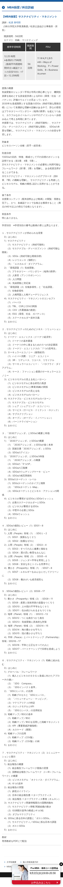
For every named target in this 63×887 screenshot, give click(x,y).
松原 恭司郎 (15, 22)
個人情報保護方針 (30, 862)
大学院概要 (11, 862)
